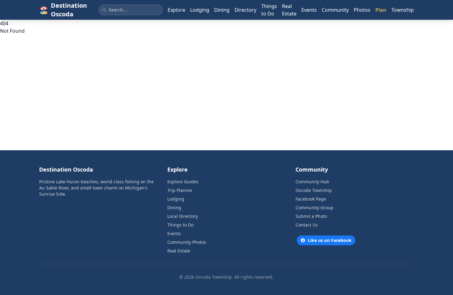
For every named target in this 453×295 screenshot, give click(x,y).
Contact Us (307, 225)
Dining (222, 9)
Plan (380, 9)
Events (309, 9)
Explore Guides (182, 182)
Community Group (314, 207)
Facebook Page (311, 199)
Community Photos (186, 242)
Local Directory (182, 216)
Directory (245, 9)
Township (402, 9)
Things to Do (269, 10)
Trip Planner (180, 190)
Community (335, 9)
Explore (176, 9)
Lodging (199, 9)
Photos (362, 9)
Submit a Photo (311, 216)
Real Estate (289, 10)
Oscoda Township (314, 190)
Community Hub (312, 182)
